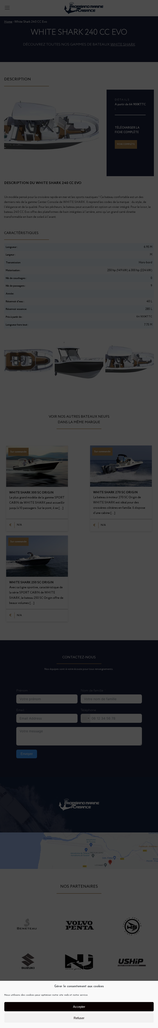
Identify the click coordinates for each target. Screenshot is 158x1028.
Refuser (79, 1018)
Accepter (79, 1006)
